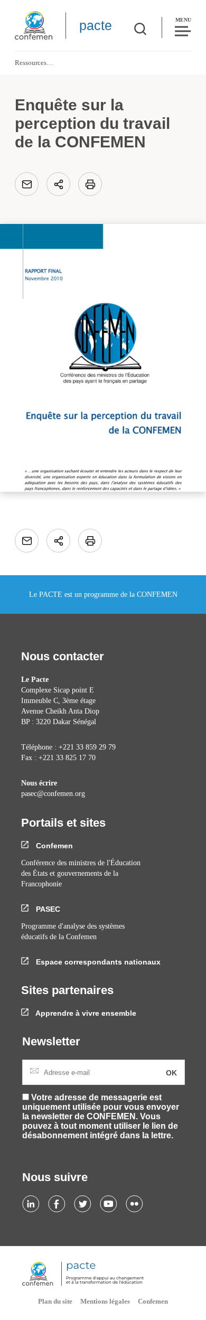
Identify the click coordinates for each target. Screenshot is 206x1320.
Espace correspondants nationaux (97, 962)
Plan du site (55, 1301)
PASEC (47, 909)
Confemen (53, 845)
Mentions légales (105, 1301)
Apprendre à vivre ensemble (85, 1013)
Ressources (30, 63)
